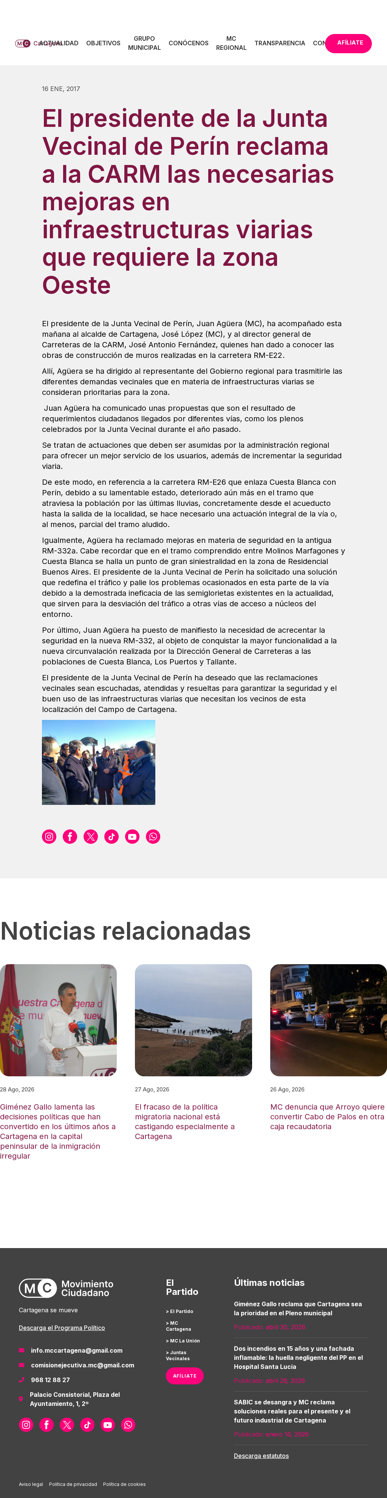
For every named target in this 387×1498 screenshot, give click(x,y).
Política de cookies (124, 1484)
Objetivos (103, 43)
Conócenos (189, 43)
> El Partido (179, 1311)
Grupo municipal (144, 43)
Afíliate (350, 42)
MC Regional (231, 43)
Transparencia (279, 43)
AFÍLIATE (185, 1376)
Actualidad (59, 43)
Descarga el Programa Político (62, 1328)
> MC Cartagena (178, 1326)
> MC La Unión (183, 1341)
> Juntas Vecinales (178, 1355)
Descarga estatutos (261, 1455)
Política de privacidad (73, 1484)
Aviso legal (31, 1484)
